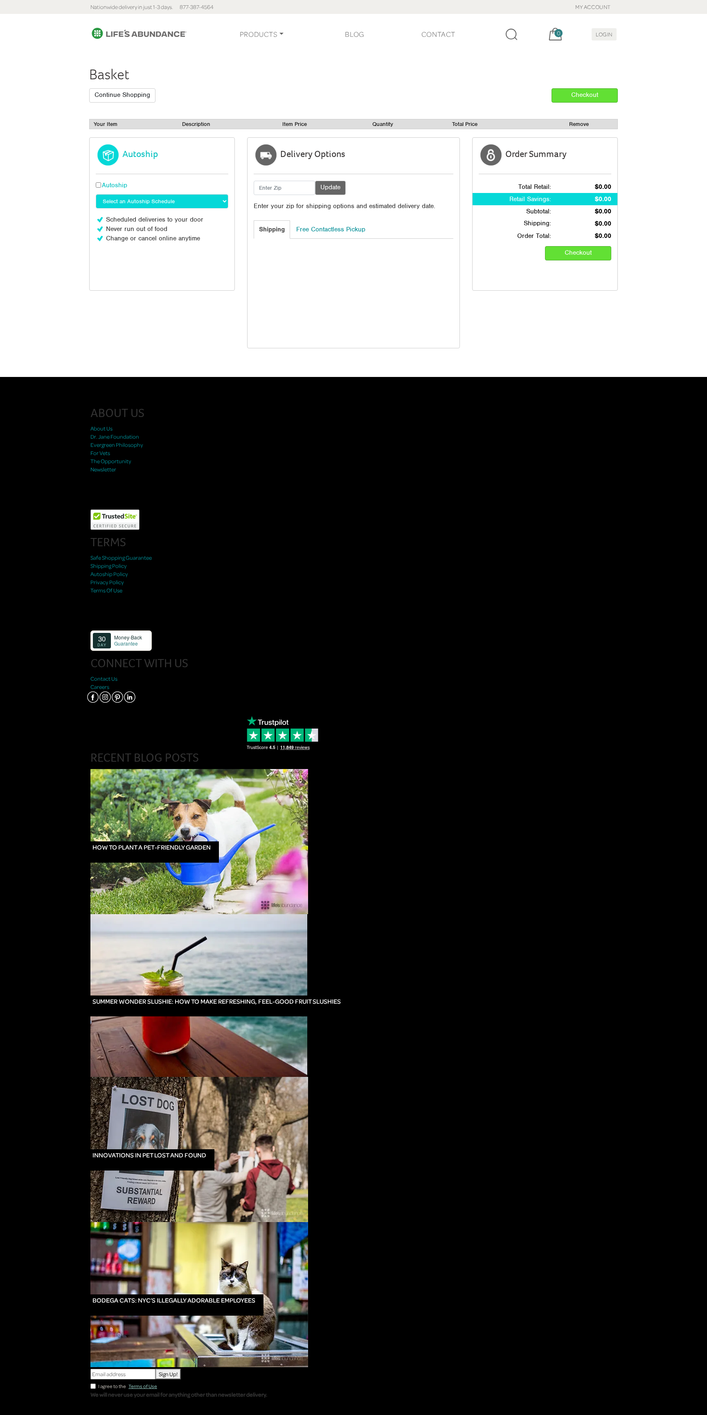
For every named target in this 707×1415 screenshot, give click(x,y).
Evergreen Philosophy (116, 444)
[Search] (511, 34)
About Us (101, 428)
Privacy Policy (107, 582)
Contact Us (103, 678)
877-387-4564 (197, 7)
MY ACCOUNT (593, 7)
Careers (99, 687)
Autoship (114, 185)
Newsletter (103, 469)
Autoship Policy (109, 574)
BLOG (354, 34)
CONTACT (438, 34)
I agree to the (127, 1386)
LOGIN (604, 34)
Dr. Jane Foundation (114, 436)
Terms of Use (142, 1386)
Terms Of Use (106, 590)
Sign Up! (168, 1374)
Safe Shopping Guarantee (121, 557)
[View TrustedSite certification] (115, 518)
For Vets (100, 453)
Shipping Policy (108, 566)
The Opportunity (110, 461)
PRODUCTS (259, 34)
